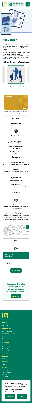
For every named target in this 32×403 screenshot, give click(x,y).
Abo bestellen (16, 102)
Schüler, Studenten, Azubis (9, 333)
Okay (22, 397)
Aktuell (5, 323)
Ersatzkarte (5, 339)
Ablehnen (10, 396)
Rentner (4, 337)
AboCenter (6, 328)
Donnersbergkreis (7, 347)
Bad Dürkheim (6, 345)
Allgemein (5, 376)
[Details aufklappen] (16, 174)
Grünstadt (5, 349)
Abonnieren (16, 296)
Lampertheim (6, 351)
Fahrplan (5, 342)
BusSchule (5, 359)
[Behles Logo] (4, 4)
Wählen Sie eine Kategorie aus (16, 62)
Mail (14, 59)
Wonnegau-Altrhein (7, 353)
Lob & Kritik (5, 370)
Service (5, 356)
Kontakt (5, 368)
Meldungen (5, 325)
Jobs (3, 364)
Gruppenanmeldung (7, 372)
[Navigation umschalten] (28, 4)
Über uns (5, 362)
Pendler (4, 335)
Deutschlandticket (7, 331)
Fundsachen (5, 374)
